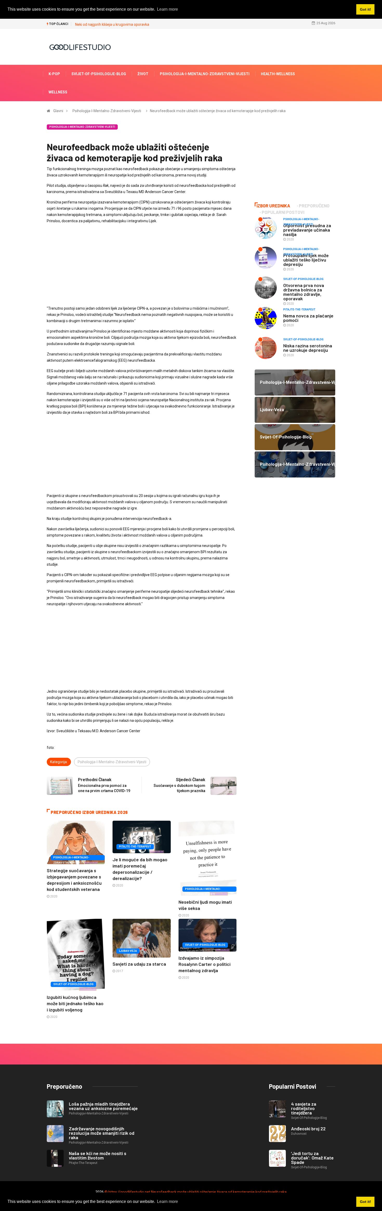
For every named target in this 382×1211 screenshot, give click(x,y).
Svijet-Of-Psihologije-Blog (98, 74)
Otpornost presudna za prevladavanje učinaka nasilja (307, 229)
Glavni (58, 111)
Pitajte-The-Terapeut (135, 846)
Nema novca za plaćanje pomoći (308, 318)
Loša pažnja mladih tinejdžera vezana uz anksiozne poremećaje (103, 1106)
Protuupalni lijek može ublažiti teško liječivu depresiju (306, 259)
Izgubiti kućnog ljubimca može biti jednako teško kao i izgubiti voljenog (75, 1003)
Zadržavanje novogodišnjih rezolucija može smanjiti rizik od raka (101, 1133)
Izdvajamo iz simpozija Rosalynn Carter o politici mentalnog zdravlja (204, 964)
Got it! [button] (365, 1202)
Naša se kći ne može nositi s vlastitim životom (97, 1155)
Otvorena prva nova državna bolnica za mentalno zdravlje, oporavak (303, 291)
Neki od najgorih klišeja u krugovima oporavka (112, 24)
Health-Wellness (278, 74)
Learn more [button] (167, 1201)
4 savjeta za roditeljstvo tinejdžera (303, 1108)
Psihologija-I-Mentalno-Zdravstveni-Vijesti (204, 74)
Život (142, 74)
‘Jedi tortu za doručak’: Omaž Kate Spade (312, 1157)
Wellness (58, 92)
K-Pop (54, 74)
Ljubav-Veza (128, 950)
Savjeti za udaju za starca (139, 964)
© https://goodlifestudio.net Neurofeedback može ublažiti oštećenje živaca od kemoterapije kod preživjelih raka (195, 1192)
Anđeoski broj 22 (308, 1128)
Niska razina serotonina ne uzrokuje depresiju (307, 348)
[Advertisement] (141, 264)
